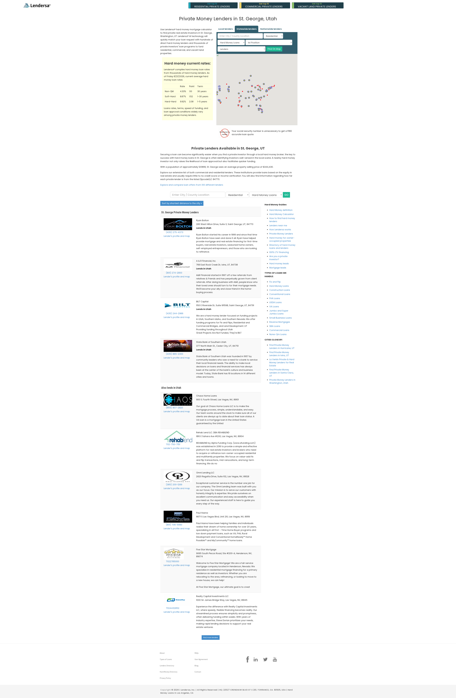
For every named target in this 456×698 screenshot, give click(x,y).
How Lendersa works (280, 229)
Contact (198, 672)
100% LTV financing (279, 252)
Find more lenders (210, 637)
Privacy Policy (165, 678)
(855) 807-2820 (174, 407)
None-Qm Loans (278, 334)
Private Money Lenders (281, 233)
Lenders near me (278, 225)
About (162, 653)
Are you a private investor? (278, 258)
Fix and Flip (275, 281)
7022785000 (172, 561)
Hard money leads (279, 263)
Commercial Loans (279, 330)
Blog (196, 665)
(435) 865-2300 (174, 353)
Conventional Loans (279, 294)
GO (286, 195)
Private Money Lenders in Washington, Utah (282, 381)
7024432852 (172, 608)
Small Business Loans (280, 317)
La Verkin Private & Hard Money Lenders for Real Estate (281, 362)
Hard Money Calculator (281, 214)
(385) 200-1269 (173, 484)
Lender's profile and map (177, 236)
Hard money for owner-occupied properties (281, 239)
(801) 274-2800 (173, 272)
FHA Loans (274, 298)
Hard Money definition (280, 210)
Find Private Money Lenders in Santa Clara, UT (281, 372)
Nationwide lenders (271, 28)
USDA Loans (275, 302)
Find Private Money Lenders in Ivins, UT (279, 354)
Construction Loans (279, 290)
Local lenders (225, 28)
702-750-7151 (172, 444)
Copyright (165, 689)
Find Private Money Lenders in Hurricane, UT (281, 347)
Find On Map (274, 48)
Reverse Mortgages (279, 321)
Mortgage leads (277, 267)
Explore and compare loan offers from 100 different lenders (191, 184)
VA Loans (274, 306)
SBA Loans (274, 326)
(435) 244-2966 (174, 313)
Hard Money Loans (279, 285)
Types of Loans (166, 659)
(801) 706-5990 (173, 524)
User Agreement (201, 659)
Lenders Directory (167, 665)
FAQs (197, 653)
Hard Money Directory (168, 672)
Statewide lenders (246, 28)
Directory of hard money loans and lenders (282, 246)
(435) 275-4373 (174, 232)
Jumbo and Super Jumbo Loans (278, 312)
